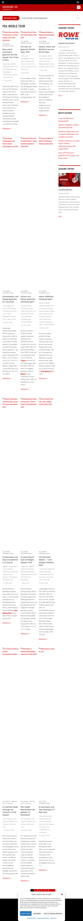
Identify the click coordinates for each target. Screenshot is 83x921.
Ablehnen (37, 913)
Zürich (14, 319)
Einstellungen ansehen (53, 913)
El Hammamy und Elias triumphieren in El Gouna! (10, 560)
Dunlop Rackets (65, 189)
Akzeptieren (25, 913)
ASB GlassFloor (8, 819)
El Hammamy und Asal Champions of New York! (46, 809)
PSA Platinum (13, 577)
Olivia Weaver (47, 821)
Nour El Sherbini (26, 64)
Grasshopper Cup (8, 306)
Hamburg (24, 308)
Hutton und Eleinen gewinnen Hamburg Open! (28, 299)
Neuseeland (43, 574)
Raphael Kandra (44, 64)
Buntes (14, 801)
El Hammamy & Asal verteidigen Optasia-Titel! (27, 560)
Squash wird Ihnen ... (67, 43)
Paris (12, 67)
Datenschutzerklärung (43, 918)
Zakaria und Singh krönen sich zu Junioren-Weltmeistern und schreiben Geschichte (68, 134)
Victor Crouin (7, 319)
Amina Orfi (24, 56)
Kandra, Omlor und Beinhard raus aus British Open (47, 49)
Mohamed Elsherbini (27, 572)
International (8, 46)
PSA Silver (42, 577)
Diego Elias (6, 64)
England (31, 566)
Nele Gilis (29, 311)
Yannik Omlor (50, 67)
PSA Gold (6, 311)
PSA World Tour (11, 69)
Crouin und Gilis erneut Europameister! (34, 18)
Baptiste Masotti (44, 306)
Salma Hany (47, 319)
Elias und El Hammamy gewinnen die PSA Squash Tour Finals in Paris (10, 54)
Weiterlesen (6, 128)
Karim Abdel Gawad (9, 308)
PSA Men (11, 821)
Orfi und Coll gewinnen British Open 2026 (28, 49)
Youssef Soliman (26, 322)
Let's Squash (8, 803)
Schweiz (12, 316)
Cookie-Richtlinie (31, 918)
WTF (11, 77)
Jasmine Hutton (44, 311)
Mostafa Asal (29, 61)
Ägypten (5, 566)
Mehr (60, 95)
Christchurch (43, 569)
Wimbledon (24, 580)
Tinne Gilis (46, 580)
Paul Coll (50, 574)
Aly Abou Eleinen (26, 306)
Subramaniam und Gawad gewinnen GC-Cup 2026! (10, 299)
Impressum (53, 918)
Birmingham (25, 59)
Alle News (6, 44)
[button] (62, 894)
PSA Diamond (28, 67)
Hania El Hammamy (27, 569)
